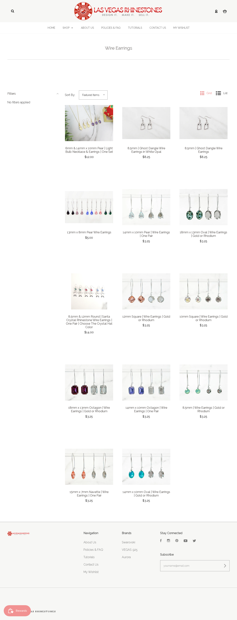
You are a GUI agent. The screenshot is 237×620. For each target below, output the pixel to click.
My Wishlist (181, 27)
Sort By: (70, 95)
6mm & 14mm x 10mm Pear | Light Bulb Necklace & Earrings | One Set (89, 150)
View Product (89, 123)
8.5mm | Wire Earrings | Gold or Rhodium (204, 409)
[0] (225, 11)
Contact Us (157, 27)
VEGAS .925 (130, 549)
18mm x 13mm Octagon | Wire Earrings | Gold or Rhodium (89, 409)
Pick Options (89, 167)
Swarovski (128, 542)
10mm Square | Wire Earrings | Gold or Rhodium (204, 318)
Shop (66, 27)
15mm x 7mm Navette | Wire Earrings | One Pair (89, 493)
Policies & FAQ (111, 27)
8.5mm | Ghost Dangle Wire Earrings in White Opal (146, 150)
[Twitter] (194, 541)
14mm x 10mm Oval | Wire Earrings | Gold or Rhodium (146, 493)
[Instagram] (168, 541)
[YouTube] (185, 541)
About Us (87, 27)
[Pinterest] (176, 541)
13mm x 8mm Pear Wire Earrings (89, 232)
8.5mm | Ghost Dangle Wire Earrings (203, 150)
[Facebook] (161, 541)
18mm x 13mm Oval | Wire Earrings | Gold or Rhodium (203, 234)
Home (51, 27)
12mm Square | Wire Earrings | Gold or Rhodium (146, 318)
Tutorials (135, 27)
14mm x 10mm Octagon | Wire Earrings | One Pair (146, 409)
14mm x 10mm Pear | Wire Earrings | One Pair (146, 234)
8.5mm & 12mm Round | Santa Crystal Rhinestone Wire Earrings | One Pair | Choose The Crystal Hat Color (89, 322)
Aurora (126, 557)
